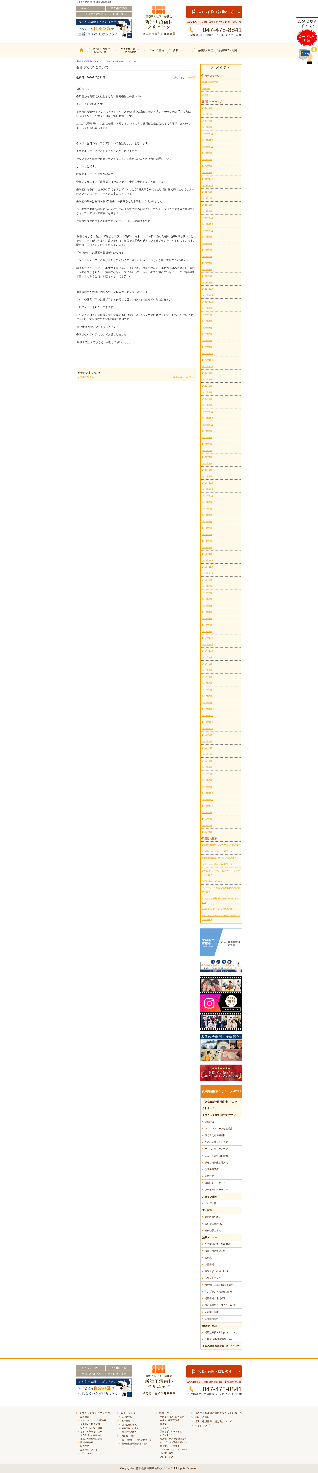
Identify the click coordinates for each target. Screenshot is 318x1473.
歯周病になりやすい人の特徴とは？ (218, 909)
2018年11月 (207, 567)
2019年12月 (207, 483)
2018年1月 (207, 631)
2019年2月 (207, 547)
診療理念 (209, 1121)
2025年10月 (207, 147)
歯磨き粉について (182, 377)
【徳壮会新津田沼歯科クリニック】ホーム (82, 53)
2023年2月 (207, 276)
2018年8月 (207, 586)
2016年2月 (207, 780)
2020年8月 (207, 437)
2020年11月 (207, 418)
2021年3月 (207, 399)
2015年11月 (207, 799)
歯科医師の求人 (213, 1217)
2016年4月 (207, 767)
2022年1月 (207, 347)
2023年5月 (207, 256)
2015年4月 (207, 832)
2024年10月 (207, 185)
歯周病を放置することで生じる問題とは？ (221, 845)
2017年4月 (207, 690)
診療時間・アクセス (215, 1183)
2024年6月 (207, 198)
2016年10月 (207, 728)
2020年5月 (207, 450)
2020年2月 (207, 470)
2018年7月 (207, 593)
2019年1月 (207, 554)
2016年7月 (207, 748)
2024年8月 (207, 192)
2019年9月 (207, 502)
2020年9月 (207, 431)
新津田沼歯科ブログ (211, 82)
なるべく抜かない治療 (216, 1142)
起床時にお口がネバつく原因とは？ (218, 851)
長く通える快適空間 (215, 1135)
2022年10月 (207, 302)
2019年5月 (207, 528)
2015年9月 (207, 812)
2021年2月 (207, 405)
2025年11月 (207, 140)
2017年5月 (207, 683)
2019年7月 (207, 515)
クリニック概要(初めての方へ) (101, 53)
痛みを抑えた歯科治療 (216, 1155)
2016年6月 (207, 754)
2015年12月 (207, 793)
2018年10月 (207, 573)
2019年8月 (207, 509)
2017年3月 (207, 696)
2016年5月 (207, 761)
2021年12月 (207, 353)
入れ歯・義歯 (212, 1312)
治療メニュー (181, 53)
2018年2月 (207, 625)
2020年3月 (207, 463)
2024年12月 (207, 179)
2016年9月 (207, 735)
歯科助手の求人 (213, 1230)
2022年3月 (207, 334)
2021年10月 (207, 366)
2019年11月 (207, 489)
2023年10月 (207, 231)
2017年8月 (207, 664)
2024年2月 (207, 211)
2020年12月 (207, 412)
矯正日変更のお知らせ (212, 881)
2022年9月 (207, 308)
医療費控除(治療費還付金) (218, 1339)
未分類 (191, 77)
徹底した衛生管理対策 (216, 1162)
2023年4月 (207, 263)
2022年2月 (207, 340)
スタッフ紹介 (156, 53)
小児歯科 (209, 1264)
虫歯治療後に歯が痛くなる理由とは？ (219, 858)
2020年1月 (207, 476)
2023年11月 (207, 224)
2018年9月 (207, 580)
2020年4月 (207, 457)
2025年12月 (207, 134)
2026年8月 (207, 108)
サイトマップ (202, 1425)
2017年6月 (207, 677)
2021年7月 (207, 379)
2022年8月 (207, 315)
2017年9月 (207, 657)
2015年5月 (207, 825)
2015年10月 (207, 806)
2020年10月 (207, 425)
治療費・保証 (206, 53)
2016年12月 (207, 715)
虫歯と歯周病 (87, 377)
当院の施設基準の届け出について (220, 1346)
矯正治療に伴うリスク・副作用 (221, 1305)
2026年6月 (207, 114)
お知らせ (206, 88)
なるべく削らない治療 (216, 1149)
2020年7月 (207, 444)
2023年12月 (207, 218)
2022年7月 (207, 321)
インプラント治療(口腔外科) (219, 1291)
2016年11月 (207, 722)
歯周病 (208, 1257)
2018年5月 (207, 606)
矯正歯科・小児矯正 (215, 1298)
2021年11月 (207, 360)
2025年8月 (207, 153)
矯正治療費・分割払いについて (221, 1332)
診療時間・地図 (230, 53)
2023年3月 (207, 269)
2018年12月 (207, 560)
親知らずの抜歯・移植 (216, 1271)
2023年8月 (207, 237)
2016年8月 (207, 741)
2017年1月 (207, 709)
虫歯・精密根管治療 (215, 1251)
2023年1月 (207, 282)
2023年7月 (207, 244)
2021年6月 (207, 386)
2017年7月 (207, 670)
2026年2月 (207, 127)
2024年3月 (207, 205)
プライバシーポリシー (216, 1189)
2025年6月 (207, 159)
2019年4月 (207, 534)
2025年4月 (207, 166)
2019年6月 (207, 522)
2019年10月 (207, 496)
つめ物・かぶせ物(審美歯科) (219, 1285)
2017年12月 (207, 638)
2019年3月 (207, 541)
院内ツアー (210, 1176)
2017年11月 (207, 644)
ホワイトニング (213, 1278)
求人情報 (207, 1210)
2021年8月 (207, 373)
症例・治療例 (202, 1417)
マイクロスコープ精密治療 (129, 53)
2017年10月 (207, 651)
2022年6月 (207, 328)
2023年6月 (207, 250)
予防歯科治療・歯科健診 (217, 1244)
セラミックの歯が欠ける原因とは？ (218, 864)
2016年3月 (207, 774)
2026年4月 (207, 121)
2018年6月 (207, 599)
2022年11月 (207, 295)
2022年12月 (207, 289)
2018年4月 (207, 612)
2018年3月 (207, 618)
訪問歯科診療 (212, 1169)
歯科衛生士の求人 (214, 1223)
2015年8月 (207, 819)
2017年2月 (207, 703)
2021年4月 (207, 392)
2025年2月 (207, 172)
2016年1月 (207, 787)
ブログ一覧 (210, 1203)
